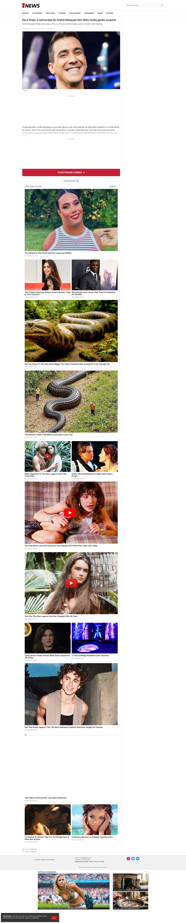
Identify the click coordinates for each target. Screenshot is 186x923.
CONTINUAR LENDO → (71, 172)
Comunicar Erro (69, 181)
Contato (37, 859)
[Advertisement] (71, 110)
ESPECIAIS (109, 13)
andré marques (31, 852)
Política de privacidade (47, 859)
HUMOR (100, 13)
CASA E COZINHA (75, 13)
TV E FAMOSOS (37, 13)
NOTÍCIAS (25, 13)
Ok (54, 918)
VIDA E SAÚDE (50, 13)
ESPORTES (62, 13)
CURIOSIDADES (89, 13)
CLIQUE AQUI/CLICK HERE (96, 861)
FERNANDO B (51, 28)
